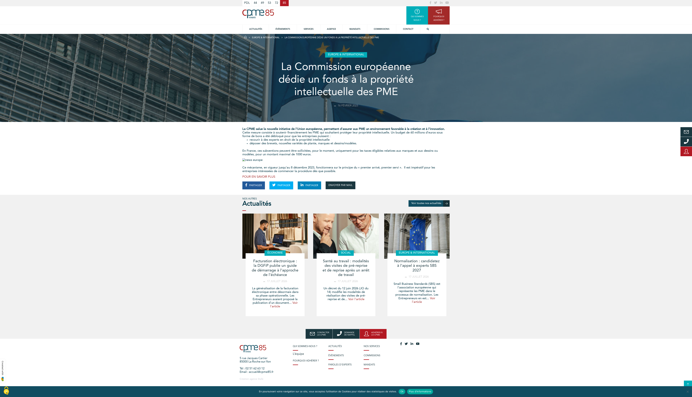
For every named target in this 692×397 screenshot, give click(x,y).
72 (276, 3)
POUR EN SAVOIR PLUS (258, 176)
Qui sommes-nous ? (305, 346)
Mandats (354, 29)
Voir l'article (356, 299)
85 (284, 3)
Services (309, 29)
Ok (402, 391)
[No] (687, 391)
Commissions (381, 29)
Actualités (255, 29)
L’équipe (298, 354)
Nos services (372, 346)
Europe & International (266, 38)
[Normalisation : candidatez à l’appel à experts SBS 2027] (417, 236)
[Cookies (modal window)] (6, 391)
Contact (408, 29)
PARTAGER (255, 185)
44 (255, 3)
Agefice (331, 29)
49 (262, 3)
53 (269, 3)
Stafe (260, 379)
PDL (247, 3)
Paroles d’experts (340, 365)
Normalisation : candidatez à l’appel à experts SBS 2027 (417, 265)
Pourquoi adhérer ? (306, 361)
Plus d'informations (420, 391)
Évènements (283, 29)
